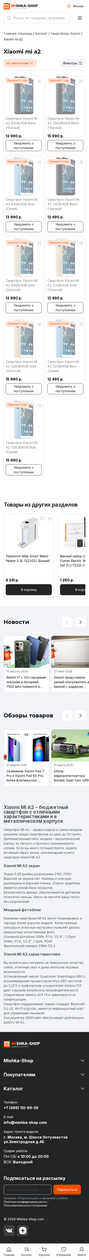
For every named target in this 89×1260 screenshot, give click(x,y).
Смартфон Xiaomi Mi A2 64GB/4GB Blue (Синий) (21, 204)
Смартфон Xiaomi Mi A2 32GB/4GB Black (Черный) (63, 204)
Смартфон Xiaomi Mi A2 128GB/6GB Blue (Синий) (21, 447)
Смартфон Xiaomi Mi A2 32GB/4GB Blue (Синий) (63, 366)
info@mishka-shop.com (25, 1122)
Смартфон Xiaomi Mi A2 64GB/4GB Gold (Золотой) (21, 285)
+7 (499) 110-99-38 (21, 1107)
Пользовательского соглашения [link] (25, 1205)
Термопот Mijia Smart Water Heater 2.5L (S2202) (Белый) (28, 558)
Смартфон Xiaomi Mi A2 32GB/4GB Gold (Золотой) (63, 285)
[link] (13, 39)
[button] (24, 145)
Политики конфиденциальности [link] (25, 1202)
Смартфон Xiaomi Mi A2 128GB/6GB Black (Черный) (63, 123)
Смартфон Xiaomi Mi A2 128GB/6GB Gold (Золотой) (21, 366)
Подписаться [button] (67, 1189)
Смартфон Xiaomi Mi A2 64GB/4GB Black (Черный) (21, 123)
